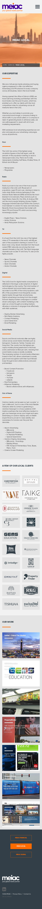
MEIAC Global (21, 854)
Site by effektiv (7, 896)
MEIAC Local (21, 846)
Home (5, 65)
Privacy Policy (17, 894)
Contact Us (27, 894)
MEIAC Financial (21, 838)
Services (11, 65)
